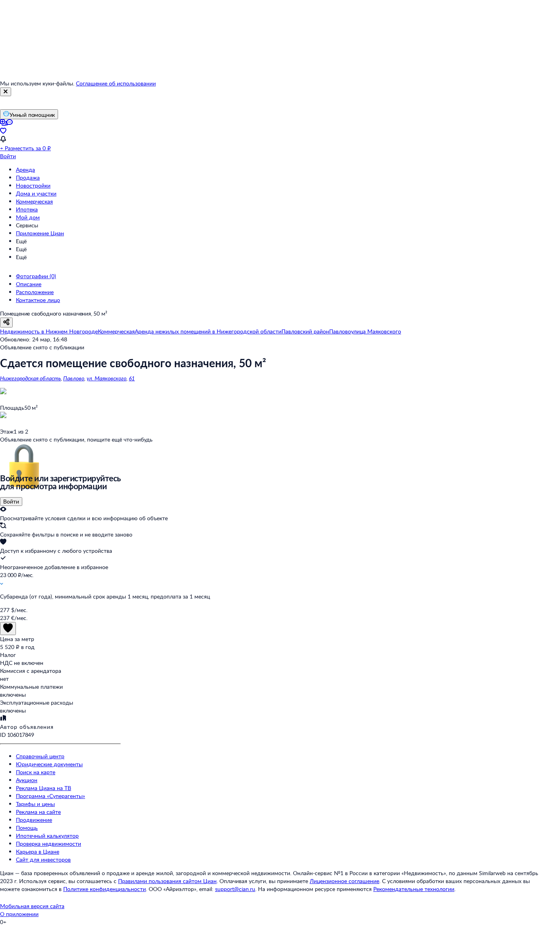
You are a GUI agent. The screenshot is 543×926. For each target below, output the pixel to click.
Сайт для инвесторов (43, 859)
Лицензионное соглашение (344, 881)
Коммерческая (34, 201)
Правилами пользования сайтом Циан (167, 881)
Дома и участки (36, 193)
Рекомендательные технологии (413, 889)
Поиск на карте (35, 772)
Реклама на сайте (38, 812)
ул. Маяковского (106, 378)
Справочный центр (40, 756)
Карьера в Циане (37, 851)
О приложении (19, 914)
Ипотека (27, 209)
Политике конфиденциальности (104, 889)
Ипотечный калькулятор (47, 835)
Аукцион (26, 780)
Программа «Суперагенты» (50, 796)
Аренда (25, 169)
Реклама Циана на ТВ (43, 788)
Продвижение (34, 819)
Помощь (27, 827)
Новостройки (33, 185)
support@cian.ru (235, 889)
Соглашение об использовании (116, 83)
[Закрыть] (5, 91)
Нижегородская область (30, 378)
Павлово (73, 378)
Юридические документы (49, 764)
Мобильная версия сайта (32, 906)
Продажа (28, 177)
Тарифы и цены (35, 804)
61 (132, 378)
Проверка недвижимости (48, 843)
